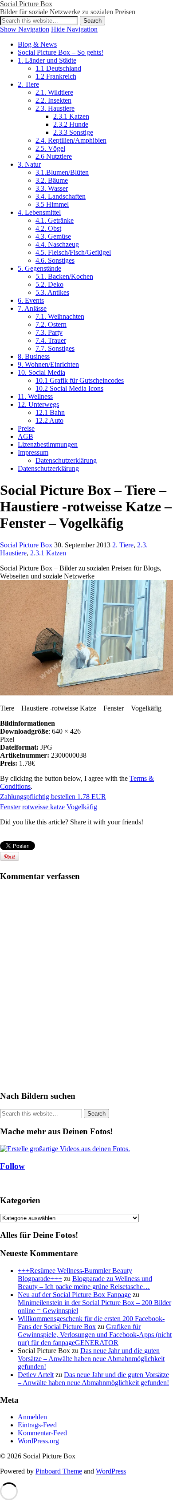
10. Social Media (41, 372)
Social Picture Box (26, 4)
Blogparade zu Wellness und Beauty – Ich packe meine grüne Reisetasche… (85, 1282)
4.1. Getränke (54, 220)
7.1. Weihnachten (59, 316)
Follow (12, 1166)
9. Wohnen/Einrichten (48, 364)
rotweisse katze (43, 807)
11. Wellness (35, 396)
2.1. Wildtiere (54, 92)
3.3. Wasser (51, 188)
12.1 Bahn (50, 412)
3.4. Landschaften (60, 196)
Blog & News (37, 44)
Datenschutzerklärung (66, 460)
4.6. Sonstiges (55, 260)
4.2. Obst (48, 228)
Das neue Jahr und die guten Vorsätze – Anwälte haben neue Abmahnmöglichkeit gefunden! (91, 1358)
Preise (26, 428)
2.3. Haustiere (55, 108)
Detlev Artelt (36, 1374)
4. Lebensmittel (39, 212)
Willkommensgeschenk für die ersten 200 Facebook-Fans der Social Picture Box (91, 1322)
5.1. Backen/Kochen (64, 276)
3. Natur (29, 164)
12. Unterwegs (38, 404)
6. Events (31, 300)
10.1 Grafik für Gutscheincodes (79, 380)
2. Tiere (28, 84)
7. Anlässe (32, 308)
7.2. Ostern (51, 324)
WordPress (111, 1471)
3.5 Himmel (52, 204)
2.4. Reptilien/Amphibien (70, 140)
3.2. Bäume (51, 180)
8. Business (34, 356)
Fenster (10, 807)
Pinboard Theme (58, 1471)
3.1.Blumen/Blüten (62, 172)
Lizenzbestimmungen (48, 444)
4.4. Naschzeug (57, 244)
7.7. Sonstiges (55, 348)
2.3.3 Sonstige (73, 132)
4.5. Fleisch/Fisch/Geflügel (73, 252)
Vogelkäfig (82, 807)
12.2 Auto (49, 420)
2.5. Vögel (50, 148)
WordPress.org (38, 1441)
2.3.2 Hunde (70, 124)
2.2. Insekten (53, 100)
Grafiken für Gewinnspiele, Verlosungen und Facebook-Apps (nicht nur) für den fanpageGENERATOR (95, 1334)
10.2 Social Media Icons (69, 388)
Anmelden (32, 1417)
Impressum (33, 452)
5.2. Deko (49, 284)
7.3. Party (49, 332)
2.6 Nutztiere (53, 156)
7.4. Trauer (50, 340)
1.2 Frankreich (55, 76)
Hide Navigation (74, 29)
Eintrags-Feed (37, 1425)
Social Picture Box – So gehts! (60, 52)
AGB (25, 436)
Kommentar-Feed (42, 1433)
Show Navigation (24, 29)
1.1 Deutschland (58, 68)
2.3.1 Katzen (71, 116)
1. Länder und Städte (47, 60)
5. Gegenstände (39, 268)
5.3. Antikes (52, 292)
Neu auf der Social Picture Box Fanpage (74, 1294)
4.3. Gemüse (53, 236)
